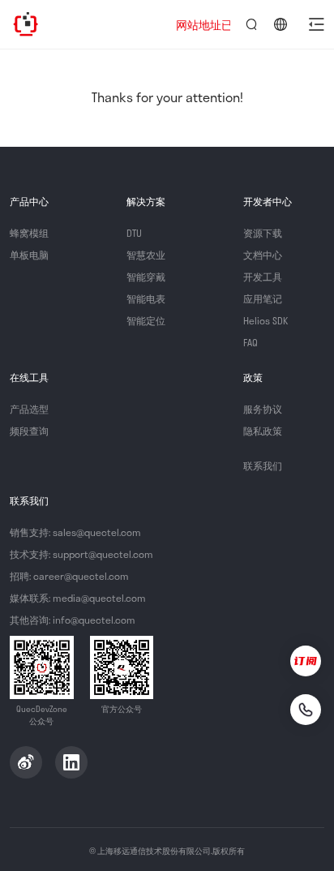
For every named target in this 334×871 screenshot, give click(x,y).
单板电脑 (29, 254)
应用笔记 (262, 298)
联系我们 (262, 465)
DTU (134, 232)
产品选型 (29, 408)
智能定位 (145, 320)
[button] (316, 24)
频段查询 (29, 430)
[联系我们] (305, 709)
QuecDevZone (26, 24)
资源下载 (262, 232)
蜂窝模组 (29, 232)
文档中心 (262, 254)
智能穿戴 (145, 276)
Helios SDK (265, 320)
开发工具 (262, 276)
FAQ (250, 342)
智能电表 (145, 298)
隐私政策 (262, 430)
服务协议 (262, 408)
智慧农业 (145, 254)
